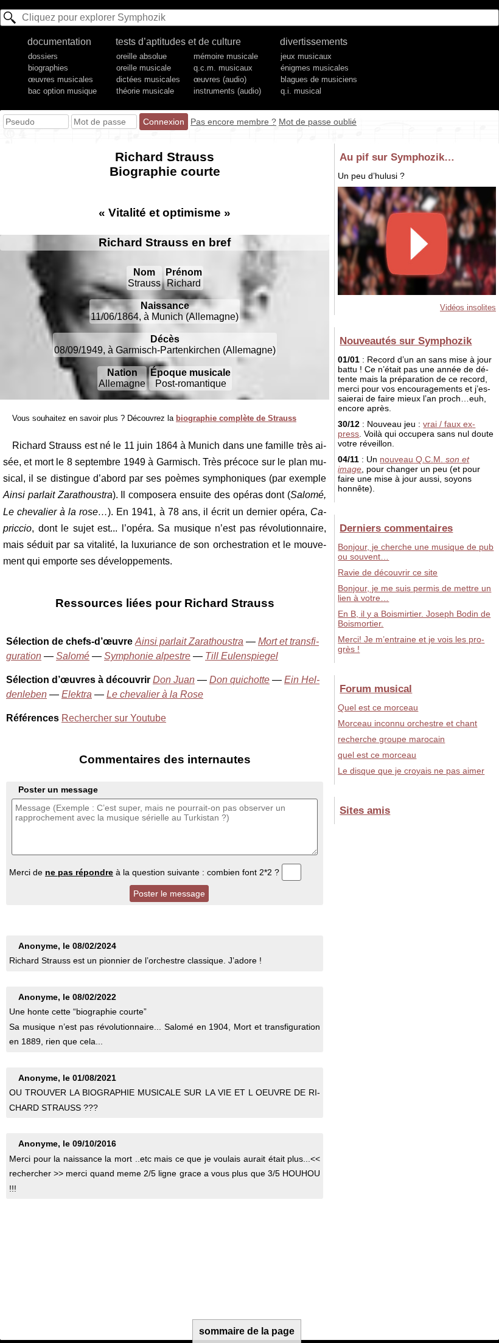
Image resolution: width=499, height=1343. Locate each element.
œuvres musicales (60, 79)
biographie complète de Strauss (236, 418)
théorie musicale (145, 90)
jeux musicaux (306, 56)
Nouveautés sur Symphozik (406, 341)
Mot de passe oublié (318, 122)
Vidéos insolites (468, 307)
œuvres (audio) (220, 79)
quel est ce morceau (377, 755)
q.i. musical (301, 90)
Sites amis (365, 810)
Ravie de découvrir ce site (388, 572)
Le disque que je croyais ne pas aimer (411, 771)
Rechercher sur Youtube (113, 718)
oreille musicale (143, 67)
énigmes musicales (315, 67)
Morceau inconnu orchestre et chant (407, 723)
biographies (48, 67)
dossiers (43, 56)
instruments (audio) (227, 90)
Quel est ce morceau (378, 707)
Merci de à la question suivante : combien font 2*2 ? (145, 872)
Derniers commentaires (396, 528)
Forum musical (376, 688)
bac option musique (62, 90)
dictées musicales (148, 79)
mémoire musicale (226, 56)
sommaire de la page (247, 1331)
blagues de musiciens (319, 79)
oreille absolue (141, 56)
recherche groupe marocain (391, 739)
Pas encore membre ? (233, 122)
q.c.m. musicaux (223, 67)
